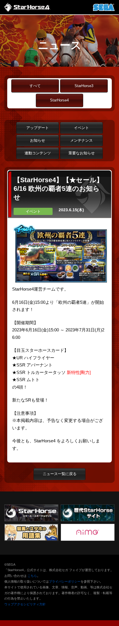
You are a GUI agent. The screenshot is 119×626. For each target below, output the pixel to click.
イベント (81, 128)
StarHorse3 (84, 86)
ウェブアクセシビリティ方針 (25, 604)
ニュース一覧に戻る (60, 474)
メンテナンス (81, 140)
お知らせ (37, 140)
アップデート (37, 128)
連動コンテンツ (38, 153)
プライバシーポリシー (65, 581)
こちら (32, 575)
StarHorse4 (59, 100)
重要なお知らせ (81, 153)
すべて (35, 86)
